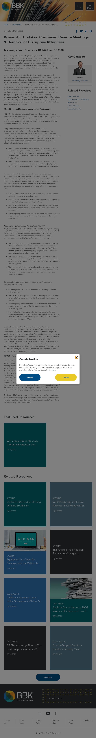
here (53, 370)
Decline (66, 377)
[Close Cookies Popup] (77, 357)
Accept (30, 377)
